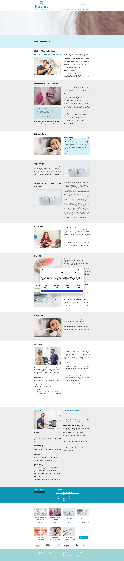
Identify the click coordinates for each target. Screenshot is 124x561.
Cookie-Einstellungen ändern (37, 559)
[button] (83, 537)
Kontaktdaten (80, 554)
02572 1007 (86, 4)
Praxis (62, 9)
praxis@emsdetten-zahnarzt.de (69, 555)
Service (84, 9)
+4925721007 (49, 124)
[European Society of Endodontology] (67, 545)
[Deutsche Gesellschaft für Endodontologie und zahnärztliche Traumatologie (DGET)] (38, 545)
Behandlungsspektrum (69, 9)
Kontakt (87, 9)
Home (59, 9)
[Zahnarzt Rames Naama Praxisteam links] (63, 10)
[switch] (56, 287)
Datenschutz (80, 556)
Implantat (53, 171)
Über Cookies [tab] (76, 272)
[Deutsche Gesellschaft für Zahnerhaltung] (48, 545)
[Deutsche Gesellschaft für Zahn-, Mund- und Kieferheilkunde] (57, 545)
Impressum (80, 555)
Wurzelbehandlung (78, 9)
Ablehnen (48, 291)
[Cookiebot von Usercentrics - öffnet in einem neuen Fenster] (78, 269)
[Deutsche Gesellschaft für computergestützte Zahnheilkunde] (86, 545)
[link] (62, 10)
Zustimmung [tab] (47, 272)
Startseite (80, 552)
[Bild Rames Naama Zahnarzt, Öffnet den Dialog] (47, 420)
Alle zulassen (76, 291)
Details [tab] (62, 272)
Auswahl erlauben (62, 291)
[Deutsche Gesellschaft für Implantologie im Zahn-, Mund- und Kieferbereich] (76, 545)
